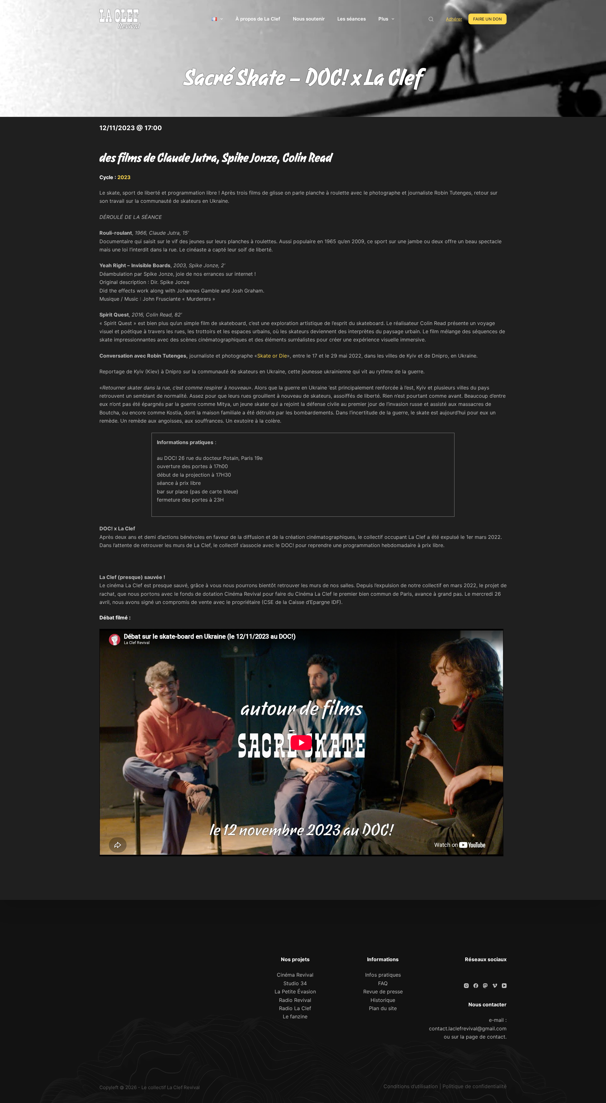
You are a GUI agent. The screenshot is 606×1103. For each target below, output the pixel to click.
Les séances (351, 19)
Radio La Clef (295, 1008)
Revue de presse (383, 991)
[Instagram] (466, 985)
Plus (383, 19)
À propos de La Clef (257, 19)
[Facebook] (475, 985)
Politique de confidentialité (475, 1086)
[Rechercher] (431, 19)
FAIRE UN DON (487, 18)
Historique (383, 1000)
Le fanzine (295, 1016)
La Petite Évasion (295, 991)
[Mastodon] (485, 985)
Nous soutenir (309, 19)
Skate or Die (272, 356)
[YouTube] (504, 985)
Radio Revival (295, 1000)
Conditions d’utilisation (410, 1086)
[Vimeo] (494, 985)
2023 (124, 177)
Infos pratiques (383, 975)
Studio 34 (295, 983)
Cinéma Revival (295, 975)
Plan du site (383, 1008)
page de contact (485, 1037)
